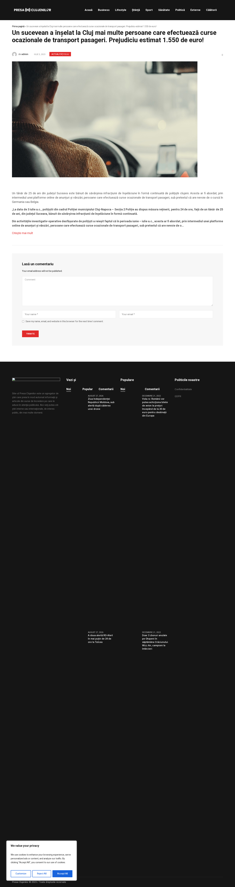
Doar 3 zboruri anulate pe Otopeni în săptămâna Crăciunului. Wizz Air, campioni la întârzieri (155, 642)
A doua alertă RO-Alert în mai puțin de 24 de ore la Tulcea (100, 639)
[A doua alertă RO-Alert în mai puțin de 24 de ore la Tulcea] (76, 747)
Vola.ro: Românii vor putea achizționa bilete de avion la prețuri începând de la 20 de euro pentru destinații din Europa (155, 407)
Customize (21, 873)
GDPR (178, 396)
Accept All (62, 873)
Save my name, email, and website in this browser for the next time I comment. (64, 321)
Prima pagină (18, 26)
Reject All (42, 873)
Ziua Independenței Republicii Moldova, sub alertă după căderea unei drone (101, 404)
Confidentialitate (183, 389)
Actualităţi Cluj (60, 54)
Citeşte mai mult (22, 233)
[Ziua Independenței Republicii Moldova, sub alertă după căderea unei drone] (76, 511)
